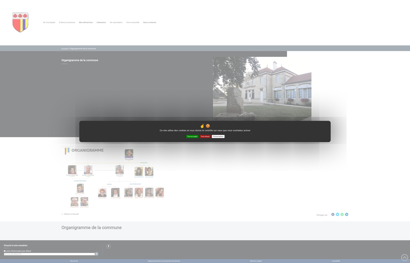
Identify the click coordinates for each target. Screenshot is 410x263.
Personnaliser (218, 136)
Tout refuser (205, 136)
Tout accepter (192, 136)
